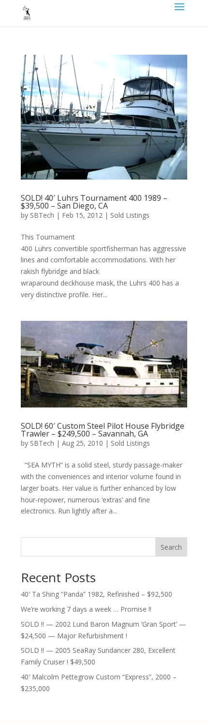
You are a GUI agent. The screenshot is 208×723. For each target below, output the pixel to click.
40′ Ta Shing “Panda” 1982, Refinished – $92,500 (96, 594)
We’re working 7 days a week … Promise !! (86, 609)
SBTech (42, 215)
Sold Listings (129, 215)
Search (171, 547)
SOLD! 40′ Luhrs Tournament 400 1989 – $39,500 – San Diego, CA (94, 202)
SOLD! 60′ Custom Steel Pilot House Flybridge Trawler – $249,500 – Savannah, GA (102, 430)
